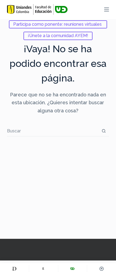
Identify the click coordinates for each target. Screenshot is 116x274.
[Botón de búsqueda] (103, 131)
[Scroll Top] (101, 268)
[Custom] (14, 268)
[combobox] (52, 130)
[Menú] (106, 9)
